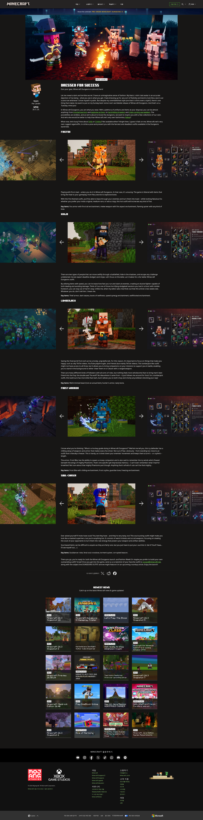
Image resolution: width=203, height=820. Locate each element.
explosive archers (98, 112)
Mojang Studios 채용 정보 (99, 792)
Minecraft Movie (97, 797)
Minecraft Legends (97, 780)
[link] (78, 757)
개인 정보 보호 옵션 (134, 815)
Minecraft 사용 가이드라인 (35, 789)
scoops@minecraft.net (152, 562)
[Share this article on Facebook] (115, 573)
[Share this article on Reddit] (109, 573)
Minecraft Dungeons (98, 778)
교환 (121, 803)
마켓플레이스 (124, 773)
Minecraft (95, 773)
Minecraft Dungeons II (98, 775)
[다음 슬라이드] (141, 160)
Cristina (98, 121)
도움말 (122, 784)
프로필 (122, 800)
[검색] (184, 4)
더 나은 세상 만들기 (97, 794)
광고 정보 (107, 815)
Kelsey (127, 117)
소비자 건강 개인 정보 (85, 815)
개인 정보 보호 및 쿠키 (70, 815)
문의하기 (122, 794)
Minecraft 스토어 (125, 775)
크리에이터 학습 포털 (98, 789)
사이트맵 (122, 789)
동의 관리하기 (49, 789)
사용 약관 (96, 815)
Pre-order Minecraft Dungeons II (107, 12)
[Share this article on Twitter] (102, 573)
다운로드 (122, 792)
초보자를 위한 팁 (125, 781)
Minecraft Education (98, 783)
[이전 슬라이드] (62, 160)
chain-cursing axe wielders (139, 112)
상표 (102, 815)
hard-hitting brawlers (116, 112)
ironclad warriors (80, 112)
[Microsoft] (157, 815)
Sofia (90, 121)
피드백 (122, 787)
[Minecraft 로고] (18, 4)
